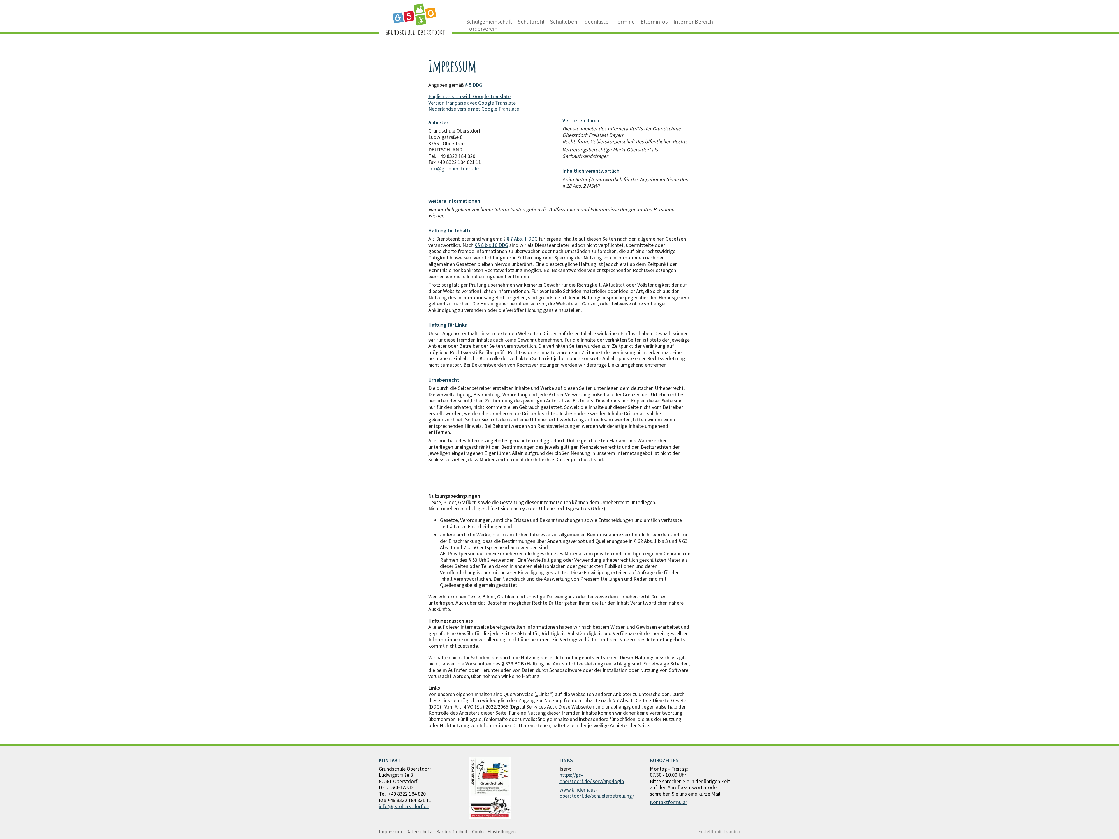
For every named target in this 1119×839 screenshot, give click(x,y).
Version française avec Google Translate (472, 102)
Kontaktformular (668, 802)
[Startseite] (415, 19)
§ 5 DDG (473, 85)
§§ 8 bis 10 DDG (491, 245)
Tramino (731, 831)
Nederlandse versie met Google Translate (473, 108)
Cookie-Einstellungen (494, 831)
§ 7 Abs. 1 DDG (522, 238)
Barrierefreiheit (452, 831)
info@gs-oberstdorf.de (453, 168)
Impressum (390, 831)
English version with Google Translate (469, 96)
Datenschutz (419, 831)
